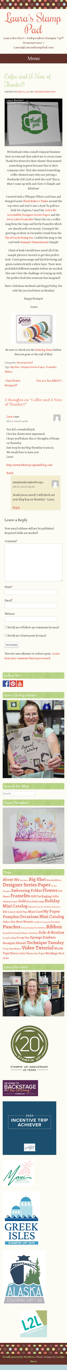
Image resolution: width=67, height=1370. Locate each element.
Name (9, 587)
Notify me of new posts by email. (27, 636)
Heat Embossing (35, 901)
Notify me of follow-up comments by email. (34, 627)
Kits (5, 912)
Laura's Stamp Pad (33, 23)
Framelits (51, 367)
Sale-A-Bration (51, 932)
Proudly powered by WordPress (19, 1357)
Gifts (55, 896)
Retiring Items (44, 350)
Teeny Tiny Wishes (12, 948)
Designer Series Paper (33, 367)
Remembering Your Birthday (33, 927)
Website (10, 614)
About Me (11, 879)
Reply (9, 473)
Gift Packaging (41, 896)
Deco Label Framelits (20, 219)
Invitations (56, 907)
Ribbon (8, 371)
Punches (12, 926)
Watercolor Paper (35, 953)
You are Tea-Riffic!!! (49, 381)
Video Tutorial (38, 947)
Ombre (6, 922)
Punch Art (55, 922)
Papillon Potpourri (42, 922)
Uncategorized (25, 362)
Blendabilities (53, 880)
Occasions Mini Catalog (41, 916)
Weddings (51, 953)
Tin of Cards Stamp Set (19, 238)
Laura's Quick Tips (18, 912)
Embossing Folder (26, 890)
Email (9, 600)
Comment (11, 541)
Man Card (35, 911)
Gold (22, 901)
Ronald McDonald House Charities (20, 932)
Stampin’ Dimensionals (34, 242)
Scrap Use (23, 937)
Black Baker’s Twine (35, 201)
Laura (10, 417)
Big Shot (14, 367)
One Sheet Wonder (21, 922)
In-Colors (46, 906)
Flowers (50, 890)
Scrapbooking (9, 937)
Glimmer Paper (10, 901)
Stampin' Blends (14, 943)
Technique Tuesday (45, 942)
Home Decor (34, 906)
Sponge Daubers (43, 937)
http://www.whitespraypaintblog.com (29, 465)
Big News (24, 880)
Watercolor (18, 953)
